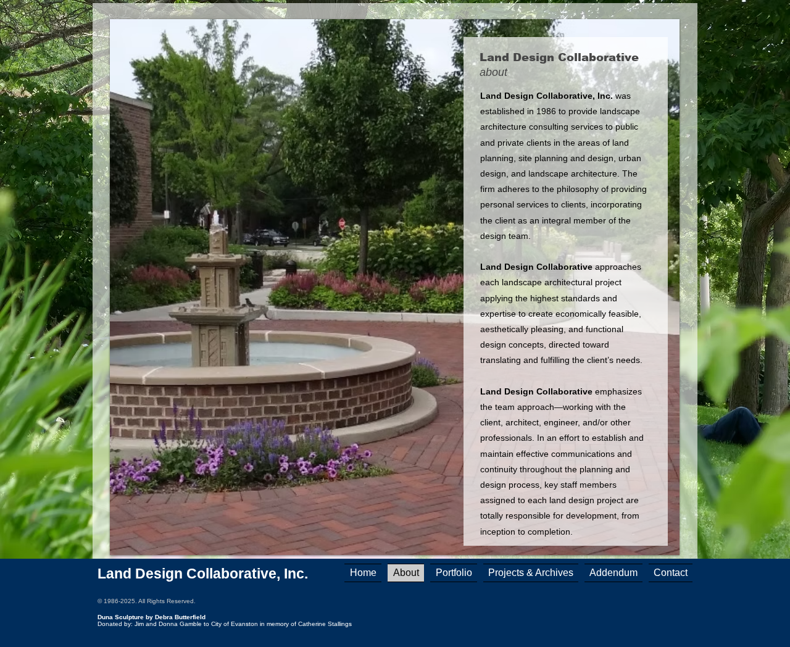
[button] (530, 573)
